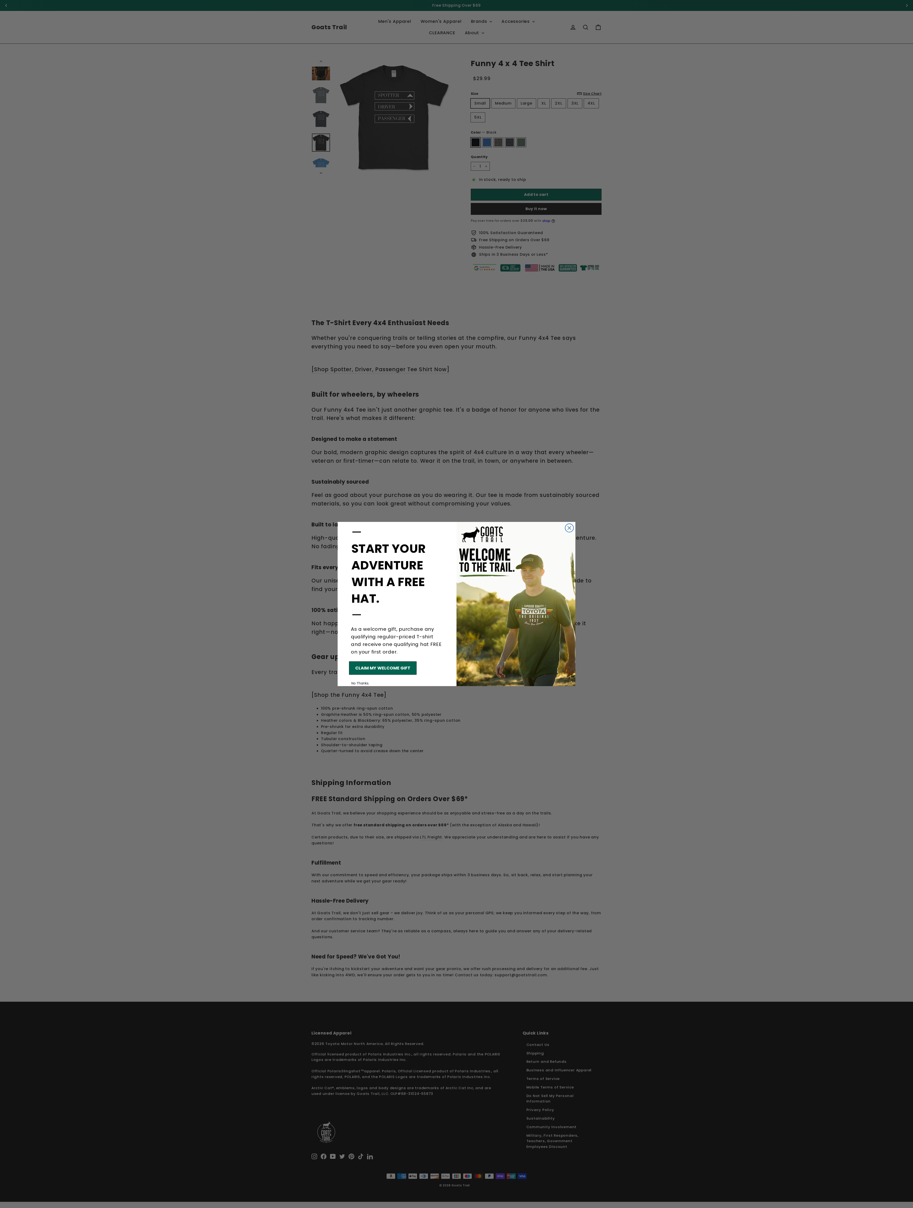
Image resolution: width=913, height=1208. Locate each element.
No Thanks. (360, 683)
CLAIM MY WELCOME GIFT (382, 668)
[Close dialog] (569, 528)
